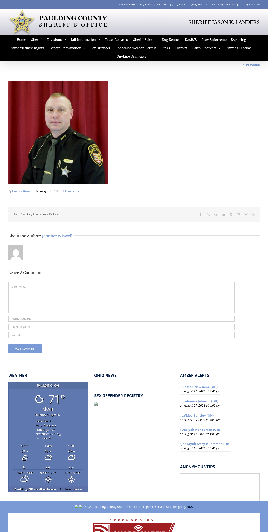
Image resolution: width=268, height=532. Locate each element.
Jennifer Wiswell (22, 191)
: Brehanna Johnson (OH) (199, 401)
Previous (253, 65)
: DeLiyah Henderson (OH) (200, 430)
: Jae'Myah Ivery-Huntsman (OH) (205, 444)
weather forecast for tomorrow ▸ (48, 489)
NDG (190, 507)
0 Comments (71, 191)
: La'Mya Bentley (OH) (197, 415)
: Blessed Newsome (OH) (199, 387)
